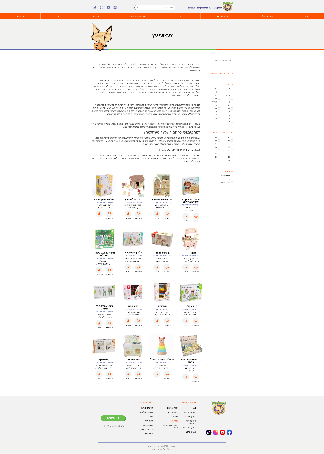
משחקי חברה (173, 412)
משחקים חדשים (223, 16)
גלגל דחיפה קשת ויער (104, 199)
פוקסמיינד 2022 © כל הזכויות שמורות (162, 446)
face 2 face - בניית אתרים (162, 449)
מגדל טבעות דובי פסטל (162, 359)
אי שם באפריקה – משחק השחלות (191, 200)
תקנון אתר (149, 420)
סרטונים (96, 16)
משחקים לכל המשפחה (191, 422)
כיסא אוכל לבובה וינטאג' (104, 307)
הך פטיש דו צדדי (162, 252)
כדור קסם (133, 306)
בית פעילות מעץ (133, 199)
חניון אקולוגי (191, 306)
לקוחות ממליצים (146, 412)
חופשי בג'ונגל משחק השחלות (104, 254)
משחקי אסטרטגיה (189, 427)
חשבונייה (162, 306)
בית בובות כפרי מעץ (162, 199)
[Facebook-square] (115, 7)
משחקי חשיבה (190, 416)
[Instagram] (101, 7)
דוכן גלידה (191, 252)
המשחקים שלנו (267, 16)
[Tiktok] (95, 7)
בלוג (58, 16)
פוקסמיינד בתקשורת (139, 16)
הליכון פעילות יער (133, 252)
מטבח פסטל (133, 359)
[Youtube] (108, 7)
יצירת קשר (20, 16)
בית (194, 408)
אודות (182, 16)
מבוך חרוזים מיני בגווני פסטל (191, 361)
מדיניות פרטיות (147, 429)
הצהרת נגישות (147, 425)
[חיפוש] (137, 7)
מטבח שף (104, 359)
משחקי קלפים (191, 432)
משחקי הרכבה (172, 408)
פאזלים (175, 416)
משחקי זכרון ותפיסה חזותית (170, 426)
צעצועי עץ (174, 420)
